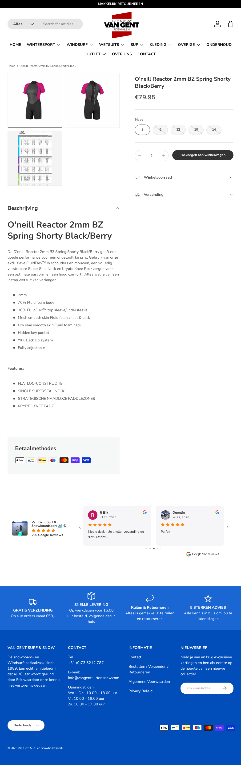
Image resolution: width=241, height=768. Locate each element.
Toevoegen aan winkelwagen (202, 155)
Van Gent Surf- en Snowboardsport (40, 748)
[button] (230, 24)
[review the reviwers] (145, 513)
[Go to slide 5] (157, 548)
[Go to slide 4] (154, 548)
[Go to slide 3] (150, 548)
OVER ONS (122, 54)
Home (11, 65)
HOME (15, 44)
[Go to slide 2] (146, 548)
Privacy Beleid (141, 691)
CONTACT (146, 54)
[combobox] (45, 24)
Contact (135, 657)
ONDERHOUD (219, 44)
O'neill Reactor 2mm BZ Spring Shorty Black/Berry (48, 65)
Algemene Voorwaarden (149, 681)
